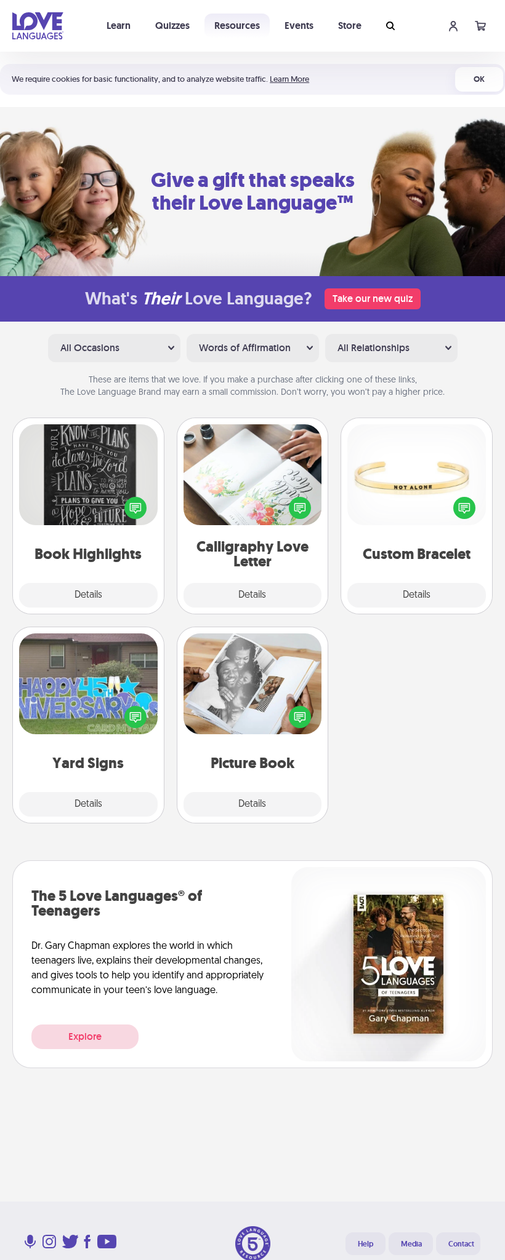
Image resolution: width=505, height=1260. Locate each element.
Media (411, 1244)
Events (299, 25)
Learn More (289, 79)
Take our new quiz (373, 298)
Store (350, 25)
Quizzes (172, 25)
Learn (119, 25)
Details (88, 595)
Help (365, 1244)
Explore (85, 1036)
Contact (461, 1244)
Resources (237, 25)
